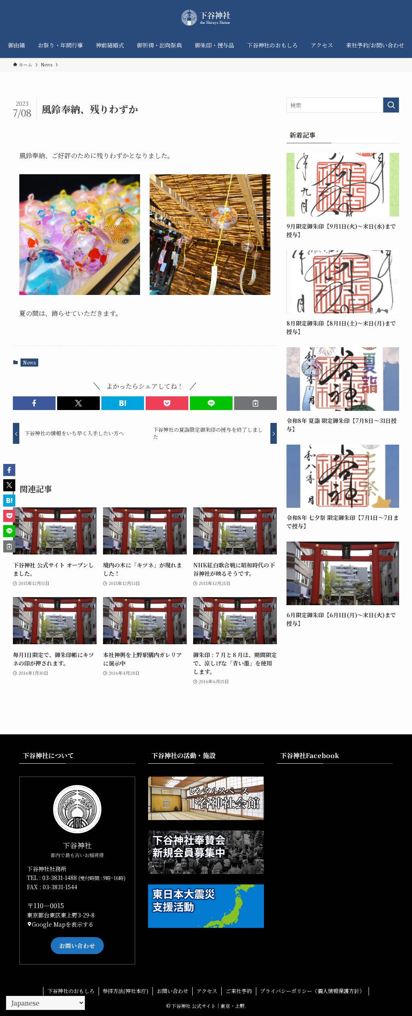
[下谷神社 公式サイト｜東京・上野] (206, 18)
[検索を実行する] (391, 105)
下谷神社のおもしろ (71, 991)
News (29, 362)
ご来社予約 (239, 991)
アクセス (206, 991)
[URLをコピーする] (255, 403)
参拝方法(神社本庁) (125, 991)
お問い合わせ (77, 946)
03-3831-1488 (60, 878)
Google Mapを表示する (63, 924)
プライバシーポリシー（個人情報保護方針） (312, 991)
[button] (34, 403)
